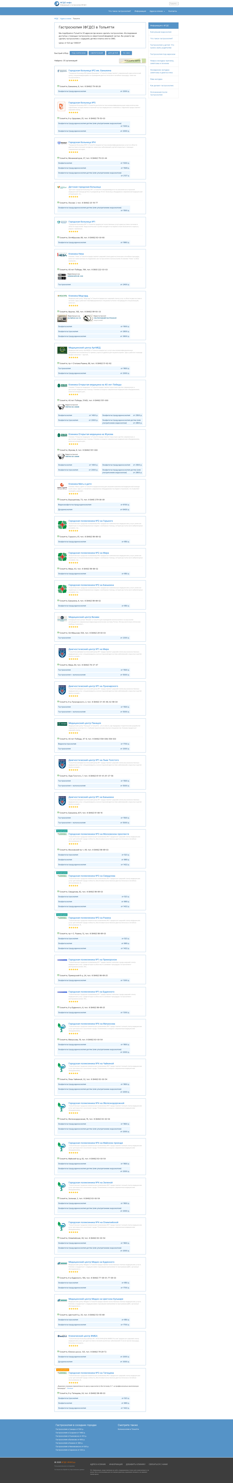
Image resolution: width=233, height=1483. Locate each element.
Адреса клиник (156, 11)
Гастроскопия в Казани (69, 1443)
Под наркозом (79, 53)
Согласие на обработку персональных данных (69, 1469)
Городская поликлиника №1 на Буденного (91, 991)
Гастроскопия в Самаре (70, 1429)
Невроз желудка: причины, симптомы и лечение (162, 62)
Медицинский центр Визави (84, 617)
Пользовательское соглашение (64, 1466)
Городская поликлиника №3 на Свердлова (92, 876)
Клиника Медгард (78, 295)
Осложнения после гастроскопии (158, 93)
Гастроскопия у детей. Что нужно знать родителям (162, 46)
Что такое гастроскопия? (119, 11)
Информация (140, 11)
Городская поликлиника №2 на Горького (91, 521)
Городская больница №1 (82, 221)
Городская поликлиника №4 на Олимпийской (93, 1222)
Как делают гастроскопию (162, 85)
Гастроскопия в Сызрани (70, 1433)
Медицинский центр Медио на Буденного (91, 1262)
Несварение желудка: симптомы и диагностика (161, 71)
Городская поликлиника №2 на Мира (89, 553)
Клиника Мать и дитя (80, 484)
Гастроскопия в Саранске (70, 1450)
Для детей (113, 53)
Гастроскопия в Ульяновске (71, 1436)
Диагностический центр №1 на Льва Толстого (94, 760)
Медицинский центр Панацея (85, 723)
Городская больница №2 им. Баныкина (90, 70)
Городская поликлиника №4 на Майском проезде (96, 1143)
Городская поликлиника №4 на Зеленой (91, 1182)
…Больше (69, 1388)
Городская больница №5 (82, 102)
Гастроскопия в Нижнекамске (72, 1446)
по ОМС (126, 53)
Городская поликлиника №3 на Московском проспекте (99, 834)
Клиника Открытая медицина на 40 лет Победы (95, 384)
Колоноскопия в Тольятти (128, 1429)
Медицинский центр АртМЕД (85, 347)
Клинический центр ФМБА (83, 1336)
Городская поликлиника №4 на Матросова (92, 1023)
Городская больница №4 (82, 142)
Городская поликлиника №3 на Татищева (91, 1373)
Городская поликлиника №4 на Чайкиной (91, 1063)
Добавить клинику (135, 1464)
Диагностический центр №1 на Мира (89, 649)
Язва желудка (156, 79)
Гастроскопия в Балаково (70, 1440)
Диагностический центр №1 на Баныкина (91, 797)
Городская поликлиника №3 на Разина (90, 917)
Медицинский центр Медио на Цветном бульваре (96, 1299)
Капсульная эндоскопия (160, 32)
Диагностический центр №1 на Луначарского (93, 686)
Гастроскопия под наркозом (162, 54)
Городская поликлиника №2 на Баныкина (91, 585)
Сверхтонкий (97, 53)
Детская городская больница (85, 187)
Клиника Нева (76, 254)
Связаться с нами (158, 1464)
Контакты (172, 11)
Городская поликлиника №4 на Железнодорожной (96, 1103)
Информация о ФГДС (159, 25)
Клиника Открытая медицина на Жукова (91, 434)
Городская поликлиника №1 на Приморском (93, 959)
